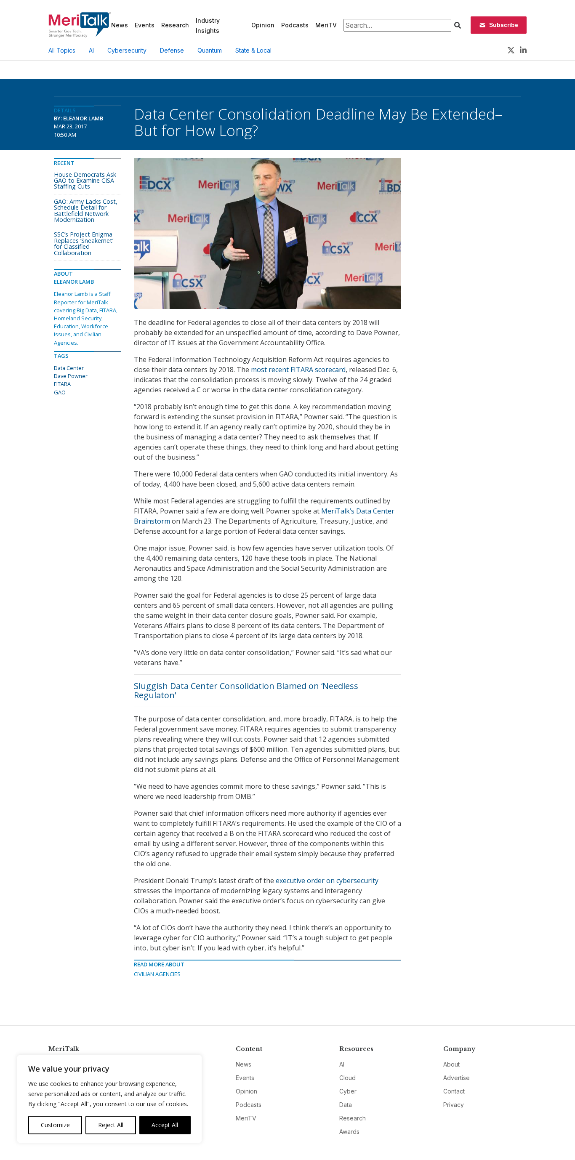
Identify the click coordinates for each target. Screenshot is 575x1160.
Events (144, 25)
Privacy (453, 1104)
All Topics (61, 50)
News (119, 25)
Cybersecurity (126, 50)
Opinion (262, 25)
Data (345, 1104)
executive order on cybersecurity (327, 880)
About (451, 1064)
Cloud (347, 1077)
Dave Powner (71, 376)
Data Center (69, 368)
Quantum (209, 50)
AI (91, 50)
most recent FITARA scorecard (298, 369)
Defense (172, 50)
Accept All (165, 1125)
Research (175, 25)
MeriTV (326, 25)
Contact (454, 1091)
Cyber (348, 1091)
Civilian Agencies (157, 974)
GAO (60, 392)
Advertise (456, 1077)
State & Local (253, 50)
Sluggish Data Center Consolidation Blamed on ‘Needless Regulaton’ (246, 690)
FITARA (62, 384)
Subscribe (503, 24)
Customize (55, 1125)
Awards (349, 1131)
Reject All (110, 1125)
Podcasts (295, 25)
